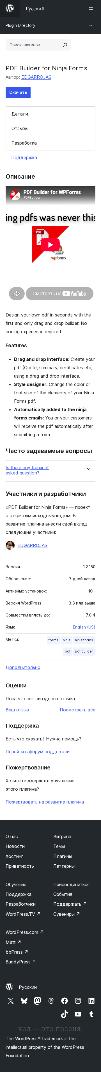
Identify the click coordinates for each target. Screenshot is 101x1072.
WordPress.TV (23, 914)
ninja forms (84, 640)
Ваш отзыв (17, 710)
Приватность (20, 866)
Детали (20, 114)
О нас (12, 836)
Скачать (18, 92)
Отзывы (20, 128)
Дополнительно (23, 667)
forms (53, 640)
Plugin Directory (20, 25)
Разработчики (21, 904)
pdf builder (84, 651)
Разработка (24, 143)
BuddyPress (21, 962)
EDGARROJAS (36, 77)
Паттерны (64, 866)
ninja (66, 640)
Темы (59, 846)
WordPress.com (25, 932)
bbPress (17, 952)
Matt (13, 942)
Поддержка (24, 157)
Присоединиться (71, 884)
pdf (67, 651)
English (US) (84, 627)
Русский (28, 987)
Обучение (16, 884)
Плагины (62, 856)
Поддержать (70, 904)
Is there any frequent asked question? (27, 470)
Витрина (62, 836)
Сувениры (66, 914)
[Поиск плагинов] (65, 45)
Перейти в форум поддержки (38, 751)
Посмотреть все (77, 710)
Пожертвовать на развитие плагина (45, 802)
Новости (15, 846)
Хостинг (14, 856)
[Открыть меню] (92, 8)
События (62, 894)
